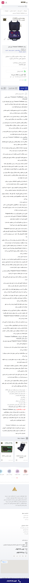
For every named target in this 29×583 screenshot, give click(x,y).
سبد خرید (26, 519)
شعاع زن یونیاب (11, 50)
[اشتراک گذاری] (8, 39)
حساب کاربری (26, 515)
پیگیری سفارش (25, 517)
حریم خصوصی (25, 532)
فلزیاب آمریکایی (13, 11)
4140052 (20, 549)
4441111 (20, 553)
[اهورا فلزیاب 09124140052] (23, 2)
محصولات (25, 11)
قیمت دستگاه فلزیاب (20, 409)
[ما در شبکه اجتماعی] (3, 2)
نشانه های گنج (25, 530)
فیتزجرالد (6, 11)
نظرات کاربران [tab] (12, 88)
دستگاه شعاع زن (17, 50)
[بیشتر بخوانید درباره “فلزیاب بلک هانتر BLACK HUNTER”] (16, 460)
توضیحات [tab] (22, 88)
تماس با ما (26, 534)
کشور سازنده (19, 11)
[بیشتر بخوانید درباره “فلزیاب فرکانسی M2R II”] (2, 460)
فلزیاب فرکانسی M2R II (6, 456)
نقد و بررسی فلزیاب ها (24, 528)
